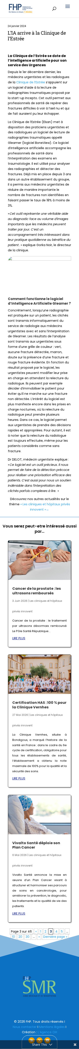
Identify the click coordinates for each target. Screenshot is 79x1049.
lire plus (18, 638)
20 (20, 937)
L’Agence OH (47, 1032)
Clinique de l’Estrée (30, 82)
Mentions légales (52, 1027)
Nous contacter (25, 1027)
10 (13, 937)
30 (27, 937)
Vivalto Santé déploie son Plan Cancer (36, 845)
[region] (39, 986)
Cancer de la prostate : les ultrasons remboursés (36, 591)
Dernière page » (55, 937)
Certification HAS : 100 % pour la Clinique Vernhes (39, 705)
